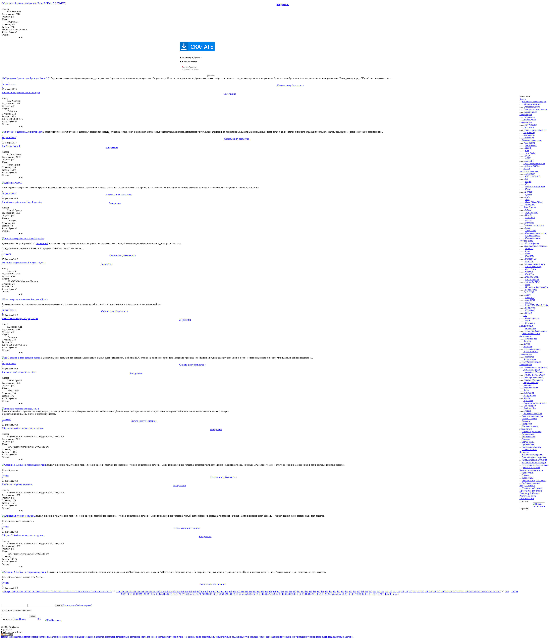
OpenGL (529, 271)
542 (110, 591)
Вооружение (283, 4)
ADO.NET (530, 217)
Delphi (528, 181)
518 (206, 591)
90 (145, 594)
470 (398, 591)
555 (58, 591)
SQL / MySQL (531, 212)
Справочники (528, 434)
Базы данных (530, 207)
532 (150, 591)
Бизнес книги (528, 442)
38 (294, 594)
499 (282, 591)
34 (306, 594)
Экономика (529, 127)
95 (131, 594)
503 (266, 591)
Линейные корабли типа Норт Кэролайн (22, 202)
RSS (39, 619)
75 (188, 594)
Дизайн (527, 398)
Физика (527, 341)
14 (363, 594)
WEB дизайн (531, 145)
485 (338, 591)
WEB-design (529, 143)
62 (225, 594)
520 (198, 591)
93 (137, 594)
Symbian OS (531, 259)
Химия (527, 344)
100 (513, 591)
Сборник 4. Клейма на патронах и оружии (23, 428)
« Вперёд (7, 591)
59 (234, 594)
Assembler (530, 174)
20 (346, 594)
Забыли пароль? (84, 605)
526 (174, 591)
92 (140, 594)
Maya (527, 284)
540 (118, 591)
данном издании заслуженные (58, 358)
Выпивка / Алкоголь (533, 413)
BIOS (527, 320)
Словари (526, 439)
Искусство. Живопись (534, 372)
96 (128, 594)
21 (343, 594)
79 (177, 594)
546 (94, 591)
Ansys (528, 295)
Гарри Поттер (19, 619)
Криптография (532, 235)
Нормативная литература (528, 113)
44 (277, 594)
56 (243, 594)
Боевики (526, 475)
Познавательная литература (528, 427)
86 (157, 594)
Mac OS (529, 261)
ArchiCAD (530, 300)
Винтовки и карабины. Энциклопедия (21, 92)
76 (185, 594)
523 (186, 591)
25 (331, 594)
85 (160, 594)
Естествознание (532, 349)
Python (528, 194)
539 (122, 591)
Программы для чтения (530, 491)
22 (340, 594)
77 (182, 594)
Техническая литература (534, 101)
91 (142, 594)
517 (210, 591)
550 (78, 591)
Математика (530, 338)
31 (314, 594)
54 (248, 594)
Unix (527, 253)
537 (130, 591)
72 (197, 594)
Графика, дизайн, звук (534, 264)
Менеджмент (530, 125)
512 (230, 591)
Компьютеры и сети (532, 140)
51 (257, 594)
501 (274, 591)
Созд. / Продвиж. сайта (535, 331)
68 (208, 594)
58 (237, 594)
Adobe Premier (532, 279)
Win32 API (530, 204)
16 (357, 594)
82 (168, 594)
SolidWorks (530, 308)
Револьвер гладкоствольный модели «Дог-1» (24, 262)
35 (303, 594)
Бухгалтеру (529, 135)
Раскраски (527, 424)
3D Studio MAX (532, 282)
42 (283, 594)
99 (516, 591)
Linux (527, 251)
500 (278, 591)
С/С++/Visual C (532, 176)
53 (251, 594)
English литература (531, 447)
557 (50, 591)
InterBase (529, 222)
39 (291, 594)
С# (526, 179)
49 (263, 594)
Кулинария (529, 393)
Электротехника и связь (535, 109)
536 (134, 591)
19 (349, 594)
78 (180, 594)
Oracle (528, 215)
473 (386, 591)
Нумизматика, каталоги (536, 367)
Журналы (524, 452)
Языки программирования (528, 169)
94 (134, 594)
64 (220, 594)
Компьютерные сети (535, 233)
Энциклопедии (528, 436)
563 (26, 591)
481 (354, 591)
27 (326, 594)
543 (106, 591)
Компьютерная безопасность (529, 239)
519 (202, 591)
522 (190, 591)
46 (271, 594)
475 (378, 591)
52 (254, 594)
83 (165, 594)
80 (174, 594)
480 (358, 591)
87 (154, 594)
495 (298, 591)
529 (162, 591)
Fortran (528, 192)
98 (122, 594)
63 (223, 594)
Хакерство (530, 230)
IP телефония (532, 243)
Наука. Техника (531, 382)
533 (146, 591)
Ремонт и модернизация (527, 324)
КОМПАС (530, 310)
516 (214, 591)
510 (238, 591)
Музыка (527, 411)
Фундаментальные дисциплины (529, 334)
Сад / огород (530, 405)
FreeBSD (529, 256)
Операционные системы (535, 246)
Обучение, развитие (531, 431)
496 (294, 591)
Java (527, 199)
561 (34, 591)
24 (334, 594)
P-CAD (528, 302)
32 (311, 594)
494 (302, 591)
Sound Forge (531, 289)
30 (317, 594)
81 (171, 594)
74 (191, 594)
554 (62, 591)
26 (329, 594)
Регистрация (69, 605)
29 (320, 594)
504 (262, 591)
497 (290, 591)
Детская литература (532, 416)
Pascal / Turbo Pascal (535, 186)
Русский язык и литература (528, 352)
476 (374, 591)
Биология (528, 346)
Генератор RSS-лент (529, 493)
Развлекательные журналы (535, 465)
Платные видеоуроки (532, 488)
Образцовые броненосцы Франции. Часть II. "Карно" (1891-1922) (34, 3)
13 (366, 594)
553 (66, 591)
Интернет (530, 328)
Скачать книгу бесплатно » (290, 85)
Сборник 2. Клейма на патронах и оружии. (23, 535)
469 (402, 591)
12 (369, 594)
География (529, 357)
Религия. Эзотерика (533, 380)
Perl (527, 184)
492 (310, 591)
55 (245, 594)
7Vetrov (5, 475)
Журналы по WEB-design (534, 462)
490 (318, 591)
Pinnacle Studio (532, 277)
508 (246, 591)
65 (217, 594)
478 (366, 591)
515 (218, 591)
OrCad (528, 313)
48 (266, 594)
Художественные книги (531, 470)
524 (182, 591)
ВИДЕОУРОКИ (527, 485)
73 (194, 594)
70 (203, 594)
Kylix (527, 189)
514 (222, 591)
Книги (522, 99)
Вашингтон (42, 243)
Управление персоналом (535, 130)
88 (151, 594)
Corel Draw (530, 269)
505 (258, 591)
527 (170, 591)
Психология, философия (535, 403)
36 (300, 594)
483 (346, 591)
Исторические (531, 387)
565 (17, 591)
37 (297, 594)
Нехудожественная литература (530, 363)
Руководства (528, 444)
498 (286, 591)
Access (528, 220)
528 (166, 591)
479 (362, 591)
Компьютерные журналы (534, 460)
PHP (527, 155)
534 (142, 591)
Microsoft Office (532, 166)
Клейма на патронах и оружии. (17, 484)
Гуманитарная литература (527, 120)
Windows (529, 248)
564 (21, 591)
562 (30, 591)
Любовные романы (531, 483)
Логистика (529, 137)
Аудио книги (527, 472)
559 (42, 591)
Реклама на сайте (527, 496)
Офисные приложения (534, 163)
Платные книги (529, 449)
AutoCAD (529, 297)
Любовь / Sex (530, 408)
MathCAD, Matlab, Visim (536, 305)
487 (330, 591)
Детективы (527, 478)
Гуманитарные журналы (534, 457)
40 (288, 594)
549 (82, 591)
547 (90, 591)
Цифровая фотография (536, 287)
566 (13, 591)
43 (280, 594)
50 (260, 594)
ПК (525, 315)
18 (351, 594)
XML (527, 197)
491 (314, 591)
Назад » (395, 594)
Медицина (528, 385)
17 (354, 594)
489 (322, 591)
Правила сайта (526, 498)
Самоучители (532, 318)
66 (214, 594)
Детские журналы (531, 467)
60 (231, 594)
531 (154, 591)
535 (138, 591)
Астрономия (530, 359)
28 (323, 594)
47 (268, 594)
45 (274, 594)
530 (158, 591)
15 (360, 594)
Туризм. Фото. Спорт (534, 375)
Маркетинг (529, 132)
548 (86, 591)
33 (309, 594)
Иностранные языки (534, 377)
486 (334, 591)
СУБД (528, 210)
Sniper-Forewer (9, 84)
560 (38, 591)
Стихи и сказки (529, 418)
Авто (526, 390)
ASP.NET (529, 161)
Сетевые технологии (534, 225)
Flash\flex (529, 274)
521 (194, 591)
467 (410, 591)
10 (374, 594)
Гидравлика (529, 117)
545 (98, 591)
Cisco (527, 228)
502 (270, 591)
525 (178, 591)
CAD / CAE (529, 292)
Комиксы (526, 421)
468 (406, 591)
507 (250, 591)
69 (205, 594)
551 (74, 591)
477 (370, 591)
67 (211, 594)
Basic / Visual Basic (534, 202)
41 (286, 594)
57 (240, 594)
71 (200, 594)
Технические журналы (532, 454)
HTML (528, 148)
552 (70, 591)
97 (125, 594)
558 (46, 591)
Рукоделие (528, 400)
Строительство (532, 107)
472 (390, 591)
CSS (527, 150)
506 (254, 591)
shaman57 (6, 254)
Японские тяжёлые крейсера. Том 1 (19, 372)
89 (148, 594)
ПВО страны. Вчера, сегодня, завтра (20, 318)
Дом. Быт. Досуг (532, 369)
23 (337, 594)
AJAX (528, 158)
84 (162, 594)
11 (372, 594)
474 (382, 591)
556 (54, 591)
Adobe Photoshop (533, 266)
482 (350, 591)
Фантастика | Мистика (534, 480)
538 (126, 591)
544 (102, 591)
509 (242, 591)
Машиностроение (532, 104)
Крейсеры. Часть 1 (11, 146)
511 (234, 591)
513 (226, 591)
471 (394, 591)
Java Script (530, 153)
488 (326, 591)
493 (306, 591)
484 (342, 591)
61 (228, 594)
